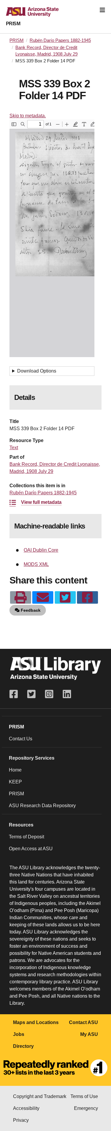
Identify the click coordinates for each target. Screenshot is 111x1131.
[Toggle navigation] (102, 10)
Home (15, 769)
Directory (23, 1046)
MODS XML (36, 564)
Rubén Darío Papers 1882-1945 (60, 40)
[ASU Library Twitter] (31, 694)
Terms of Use (84, 1096)
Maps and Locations (36, 1022)
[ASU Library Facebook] (15, 694)
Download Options (36, 370)
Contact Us (20, 738)
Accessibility (26, 1108)
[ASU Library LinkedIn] (67, 694)
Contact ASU (83, 1022)
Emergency (86, 1108)
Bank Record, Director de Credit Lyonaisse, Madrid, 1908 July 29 (46, 50)
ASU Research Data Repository (42, 805)
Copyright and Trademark (39, 1096)
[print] (20, 597)
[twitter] (65, 597)
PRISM (13, 23)
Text (13, 447)
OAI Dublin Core (41, 550)
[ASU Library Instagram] (49, 694)
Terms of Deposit (26, 836)
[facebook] (87, 597)
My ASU (89, 1034)
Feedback (30, 610)
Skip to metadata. (27, 115)
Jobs (18, 1034)
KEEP (15, 781)
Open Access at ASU (31, 848)
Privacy (21, 1120)
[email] (42, 597)
